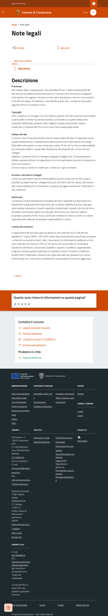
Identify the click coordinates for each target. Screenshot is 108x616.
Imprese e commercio (65, 393)
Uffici (14, 423)
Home (14, 24)
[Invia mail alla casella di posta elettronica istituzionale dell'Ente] (21, 470)
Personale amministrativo (21, 412)
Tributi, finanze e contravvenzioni (65, 400)
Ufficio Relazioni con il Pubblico (21, 526)
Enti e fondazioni (19, 402)
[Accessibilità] (8, 608)
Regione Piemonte (19, 3)
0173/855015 (18, 457)
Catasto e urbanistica (43, 406)
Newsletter (82, 441)
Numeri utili (17, 537)
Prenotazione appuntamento (65, 472)
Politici (14, 419)
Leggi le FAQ (61, 460)
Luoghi (80, 411)
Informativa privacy (64, 437)
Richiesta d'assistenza (65, 479)
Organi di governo (19, 406)
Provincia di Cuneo (42, 437)
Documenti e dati (19, 398)
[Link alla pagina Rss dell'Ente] (79, 437)
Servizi (42, 605)
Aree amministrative (20, 393)
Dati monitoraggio (19, 605)
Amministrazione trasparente (65, 456)
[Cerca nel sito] (92, 12)
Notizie (81, 393)
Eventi (80, 415)
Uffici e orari (17, 532)
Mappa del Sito (82, 605)
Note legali (60, 442)
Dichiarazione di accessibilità (65, 448)
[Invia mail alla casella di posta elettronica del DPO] (18, 555)
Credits (61, 605)
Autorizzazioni (40, 402)
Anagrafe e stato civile (43, 396)
